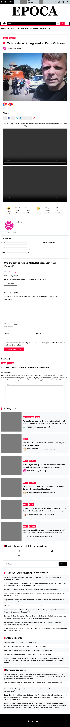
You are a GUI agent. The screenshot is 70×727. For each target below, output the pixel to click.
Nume (15, 325)
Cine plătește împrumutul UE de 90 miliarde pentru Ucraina (25, 646)
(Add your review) (49, 242)
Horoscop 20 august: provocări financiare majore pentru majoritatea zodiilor (31, 589)
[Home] (4, 23)
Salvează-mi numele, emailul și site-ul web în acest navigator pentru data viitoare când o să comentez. (35, 344)
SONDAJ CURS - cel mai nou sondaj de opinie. (25, 367)
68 (47, 536)
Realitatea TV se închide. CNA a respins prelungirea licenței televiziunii (44, 444)
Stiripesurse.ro (40, 572)
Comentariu (8, 300)
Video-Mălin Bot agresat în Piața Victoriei (35, 43)
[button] (58, 23)
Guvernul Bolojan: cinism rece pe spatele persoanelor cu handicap (28, 650)
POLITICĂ (12, 38)
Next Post (4, 359)
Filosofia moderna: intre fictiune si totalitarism (20, 642)
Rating (6, 323)
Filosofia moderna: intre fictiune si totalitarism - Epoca (23, 674)
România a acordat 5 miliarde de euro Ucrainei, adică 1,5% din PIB (27, 654)
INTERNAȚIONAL (28, 417)
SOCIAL (31, 504)
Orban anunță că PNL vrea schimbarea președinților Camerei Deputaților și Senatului (44, 487)
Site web (38, 334)
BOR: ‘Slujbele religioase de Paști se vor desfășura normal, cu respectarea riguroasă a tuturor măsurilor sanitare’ (44, 466)
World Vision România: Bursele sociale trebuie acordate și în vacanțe (28, 606)
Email (6, 334)
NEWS (5, 38)
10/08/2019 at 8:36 (11, 276)
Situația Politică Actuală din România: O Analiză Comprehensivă (24, 1)
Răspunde (10, 284)
